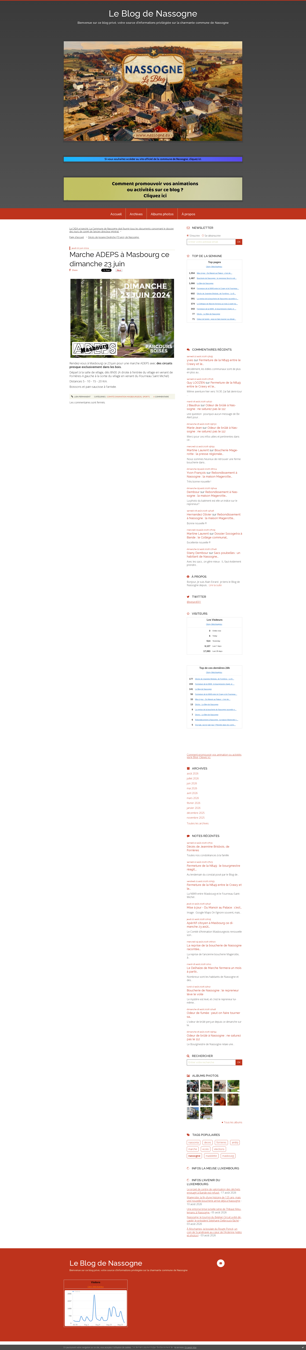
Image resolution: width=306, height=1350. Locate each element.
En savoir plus (190, 1347)
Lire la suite (215, 585)
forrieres (221, 1142)
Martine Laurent (198, 450)
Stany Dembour (197, 553)
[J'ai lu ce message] (303, 1347)
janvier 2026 (193, 808)
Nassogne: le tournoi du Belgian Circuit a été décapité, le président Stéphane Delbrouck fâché (214, 1218)
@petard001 (194, 602)
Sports (146, 397)
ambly (235, 1142)
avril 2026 (192, 793)
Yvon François (196, 472)
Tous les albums (233, 1122)
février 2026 (193, 803)
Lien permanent (82, 397)
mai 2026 (192, 788)
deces (207, 1142)
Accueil (116, 214)
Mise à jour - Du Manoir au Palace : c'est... (214, 907)
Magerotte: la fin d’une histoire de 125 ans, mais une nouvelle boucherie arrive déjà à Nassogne (214, 1199)
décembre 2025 (196, 813)
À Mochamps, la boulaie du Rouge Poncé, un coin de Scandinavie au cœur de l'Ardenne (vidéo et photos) (214, 1232)
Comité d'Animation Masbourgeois (124, 397)
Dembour (193, 492)
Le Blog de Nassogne (153, 13)
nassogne (194, 1156)
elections (219, 1149)
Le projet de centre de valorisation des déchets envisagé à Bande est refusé (213, 1191)
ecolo (205, 1149)
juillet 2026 (193, 778)
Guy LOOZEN (196, 382)
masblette (211, 1156)
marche (192, 1149)
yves (190, 360)
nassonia (193, 1142)
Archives (136, 214)
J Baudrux (193, 405)
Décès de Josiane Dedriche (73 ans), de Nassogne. (113, 237)
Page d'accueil (76, 237)
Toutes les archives (198, 823)
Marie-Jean (194, 427)
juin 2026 (192, 783)
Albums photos (162, 214)
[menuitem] (116, 213)
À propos (188, 214)
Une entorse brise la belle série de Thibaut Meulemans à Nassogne (214, 1210)
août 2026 (192, 773)
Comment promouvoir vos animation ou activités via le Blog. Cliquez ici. (214, 756)
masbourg (228, 1156)
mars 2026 (193, 798)
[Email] (220, 1263)
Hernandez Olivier (199, 514)
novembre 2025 (196, 817)
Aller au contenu (11, 3)
